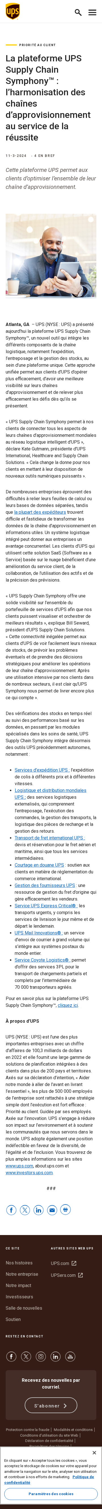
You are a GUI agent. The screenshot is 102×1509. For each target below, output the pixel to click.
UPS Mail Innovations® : (39, 933)
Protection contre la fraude (27, 1430)
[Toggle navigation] (92, 11)
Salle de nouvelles (24, 1308)
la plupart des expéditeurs (40, 512)
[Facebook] (11, 1359)
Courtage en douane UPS (39, 865)
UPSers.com (67, 1275)
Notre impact (18, 1285)
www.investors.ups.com (29, 1172)
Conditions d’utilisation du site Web (49, 1435)
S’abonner (48, 1406)
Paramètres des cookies (51, 1494)
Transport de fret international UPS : (50, 838)
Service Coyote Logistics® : (43, 960)
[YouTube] (70, 1359)
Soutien (13, 1319)
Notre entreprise (22, 1274)
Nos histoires (19, 1263)
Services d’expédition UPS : (42, 770)
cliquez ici (68, 1005)
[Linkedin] (55, 1359)
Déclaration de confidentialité (49, 1441)
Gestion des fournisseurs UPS (45, 885)
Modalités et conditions (73, 1430)
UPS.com (63, 1263)
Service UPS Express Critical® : (46, 905)
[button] (80, 11)
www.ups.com (19, 1166)
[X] (26, 1359)
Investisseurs (19, 1296)
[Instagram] (40, 1359)
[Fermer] (94, 1453)
